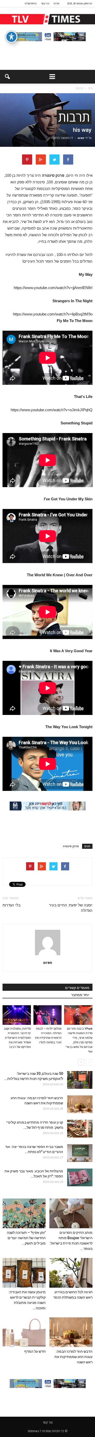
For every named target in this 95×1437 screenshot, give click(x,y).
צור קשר (45, 3)
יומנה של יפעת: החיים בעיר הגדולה (70, 908)
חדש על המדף (35, 1351)
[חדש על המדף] (24, 1332)
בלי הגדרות (12, 905)
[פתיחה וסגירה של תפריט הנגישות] (11, 37)
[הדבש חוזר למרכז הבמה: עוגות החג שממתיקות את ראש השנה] (79, 1104)
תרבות (74, 117)
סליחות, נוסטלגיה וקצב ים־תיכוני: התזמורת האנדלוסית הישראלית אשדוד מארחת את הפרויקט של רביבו (17, 1038)
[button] (7, 77)
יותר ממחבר (80, 995)
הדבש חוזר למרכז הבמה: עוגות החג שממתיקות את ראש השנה (73, 1356)
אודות (56, 3)
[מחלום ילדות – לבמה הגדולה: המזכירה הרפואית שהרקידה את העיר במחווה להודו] (47, 1015)
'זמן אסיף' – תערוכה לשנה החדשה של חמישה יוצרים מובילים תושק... (26, 1238)
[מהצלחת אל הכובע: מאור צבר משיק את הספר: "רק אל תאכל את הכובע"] (79, 1177)
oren (81, 138)
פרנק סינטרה (71, 846)
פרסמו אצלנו (30, 3)
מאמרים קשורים (77, 988)
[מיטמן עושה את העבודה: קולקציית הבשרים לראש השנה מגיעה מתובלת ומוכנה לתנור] (24, 1273)
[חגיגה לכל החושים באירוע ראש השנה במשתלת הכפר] (70, 1273)
